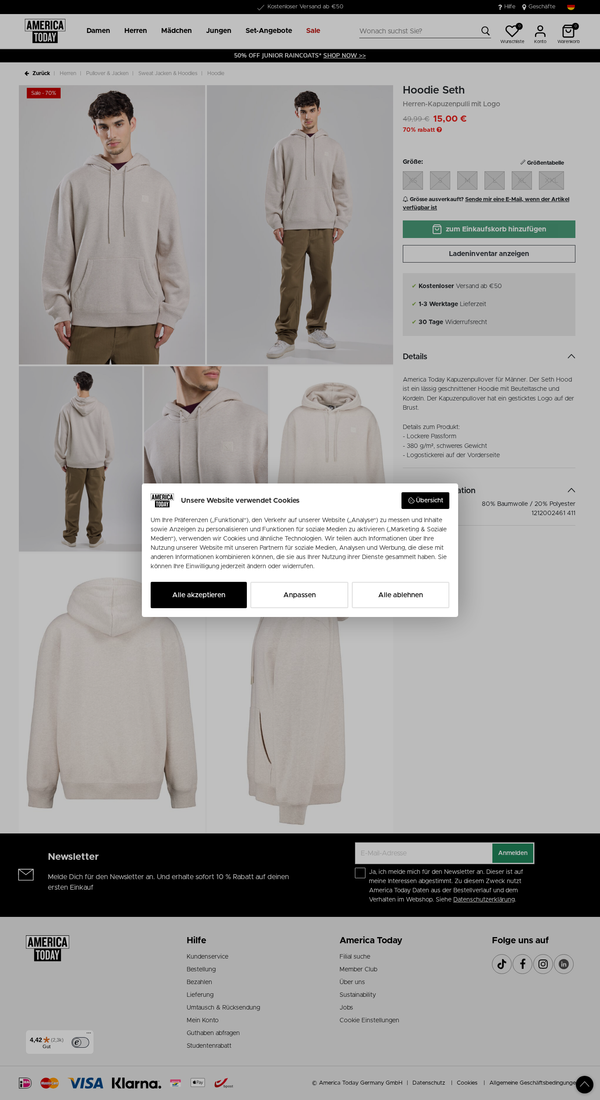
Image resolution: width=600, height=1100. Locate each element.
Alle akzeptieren (198, 595)
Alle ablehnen (400, 595)
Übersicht (429, 501)
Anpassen (299, 595)
